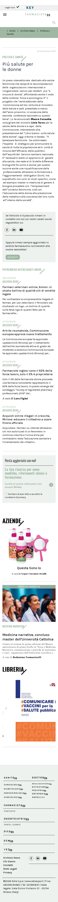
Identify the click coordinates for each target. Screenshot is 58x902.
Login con (10, 7)
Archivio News (27, 30)
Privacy (7, 879)
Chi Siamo (9, 867)
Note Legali (10, 875)
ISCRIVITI (12, 257)
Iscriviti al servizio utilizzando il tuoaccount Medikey (23, 485)
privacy (22, 497)
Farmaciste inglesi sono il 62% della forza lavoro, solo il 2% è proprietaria (27, 372)
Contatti (8, 871)
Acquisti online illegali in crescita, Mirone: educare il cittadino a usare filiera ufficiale (27, 419)
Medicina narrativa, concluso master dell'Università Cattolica (27, 637)
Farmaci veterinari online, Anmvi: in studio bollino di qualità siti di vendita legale (28, 290)
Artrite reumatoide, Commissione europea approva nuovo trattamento (27, 332)
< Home (11, 30)
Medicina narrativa (29, 586)
